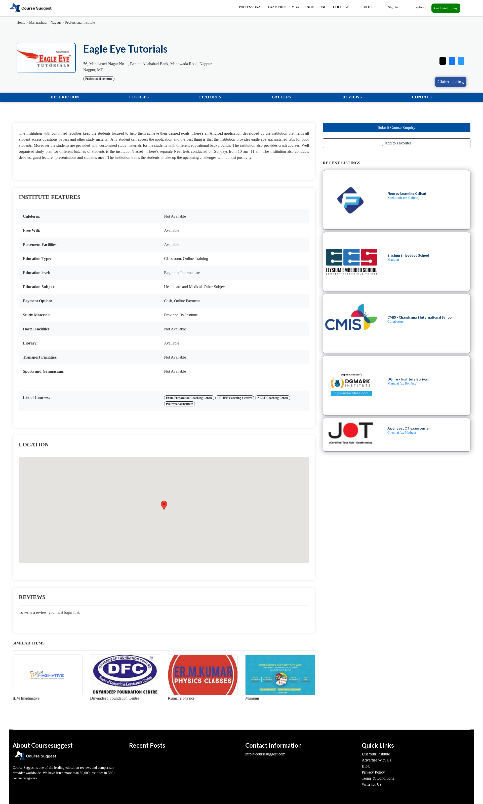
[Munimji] (280, 675)
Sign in (392, 7)
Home (21, 22)
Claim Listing (450, 81)
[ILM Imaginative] (47, 675)
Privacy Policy (373, 772)
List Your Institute (376, 754)
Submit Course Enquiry (396, 127)
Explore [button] (418, 7)
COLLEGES (342, 7)
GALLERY (282, 97)
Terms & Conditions (378, 778)
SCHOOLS (367, 7)
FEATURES (210, 97)
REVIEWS (352, 97)
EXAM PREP (277, 7)
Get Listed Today (446, 8)
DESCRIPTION (65, 97)
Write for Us (371, 784)
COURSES (139, 97)
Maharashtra (38, 22)
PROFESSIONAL (250, 7)
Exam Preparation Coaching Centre (189, 398)
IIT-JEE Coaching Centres (234, 398)
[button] (461, 60)
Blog (366, 766)
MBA (295, 7)
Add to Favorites (397, 143)
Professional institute (80, 22)
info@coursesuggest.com (265, 754)
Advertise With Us (376, 760)
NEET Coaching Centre (272, 398)
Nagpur (56, 22)
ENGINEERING (315, 7)
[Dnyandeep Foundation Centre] (125, 675)
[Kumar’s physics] (202, 675)
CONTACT (422, 97)
